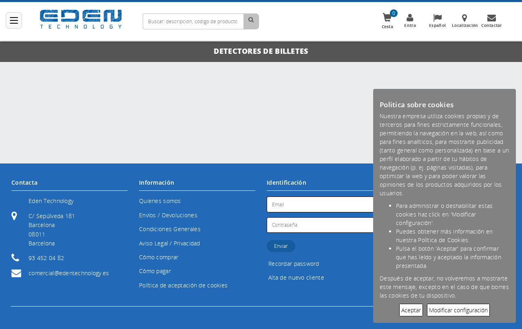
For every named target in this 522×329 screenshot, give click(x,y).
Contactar (491, 25)
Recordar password (293, 263)
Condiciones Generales (170, 229)
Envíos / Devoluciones (168, 215)
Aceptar (411, 310)
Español (437, 25)
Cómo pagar (155, 271)
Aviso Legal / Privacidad (169, 243)
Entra (410, 25)
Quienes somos (160, 201)
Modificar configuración (458, 310)
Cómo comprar (158, 257)
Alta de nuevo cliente (296, 277)
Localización (465, 25)
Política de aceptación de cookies (183, 285)
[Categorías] (14, 20)
